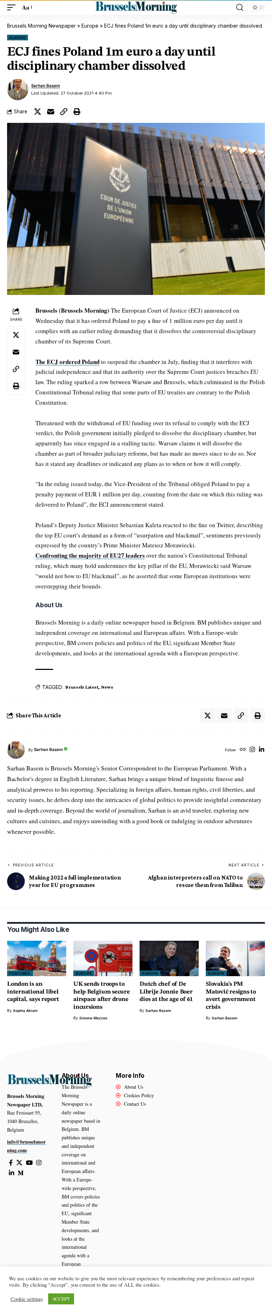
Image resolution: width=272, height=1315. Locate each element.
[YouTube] (29, 1163)
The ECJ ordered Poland (67, 361)
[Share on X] (38, 112)
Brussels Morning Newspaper (41, 26)
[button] (13, 7)
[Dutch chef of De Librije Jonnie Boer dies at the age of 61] (169, 958)
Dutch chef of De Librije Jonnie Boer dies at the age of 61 (166, 991)
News (107, 687)
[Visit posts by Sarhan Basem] (17, 89)
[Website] (242, 750)
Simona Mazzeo (93, 1018)
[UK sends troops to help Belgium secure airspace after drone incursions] (102, 958)
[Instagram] (252, 750)
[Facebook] (11, 1163)
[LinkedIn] (261, 750)
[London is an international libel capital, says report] (36, 958)
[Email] (51, 112)
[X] (19, 1163)
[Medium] (21, 1173)
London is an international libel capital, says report (33, 991)
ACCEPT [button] (61, 1299)
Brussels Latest (82, 687)
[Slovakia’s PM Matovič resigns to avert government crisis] (235, 958)
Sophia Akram (25, 1010)
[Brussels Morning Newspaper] (136, 7)
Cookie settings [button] (27, 1299)
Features (20, 973)
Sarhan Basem (45, 85)
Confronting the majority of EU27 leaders (90, 555)
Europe (89, 26)
